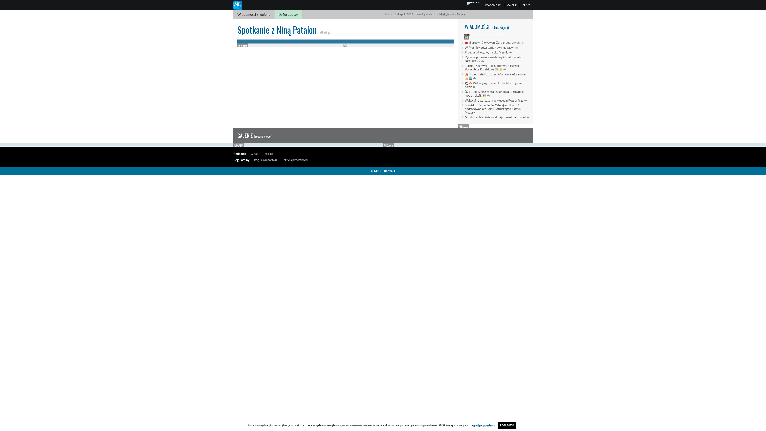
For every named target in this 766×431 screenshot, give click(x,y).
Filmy (526, 5)
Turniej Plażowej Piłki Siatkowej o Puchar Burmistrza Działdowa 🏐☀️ (492, 67)
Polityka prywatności (294, 160)
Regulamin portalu (265, 160)
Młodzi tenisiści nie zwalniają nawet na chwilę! (495, 117)
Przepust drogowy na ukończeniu (486, 52)
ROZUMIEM (507, 425)
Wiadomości (493, 5)
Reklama (268, 153)
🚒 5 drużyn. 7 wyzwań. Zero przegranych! (493, 42)
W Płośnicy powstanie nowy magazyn (489, 47)
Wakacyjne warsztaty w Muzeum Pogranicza (494, 100)
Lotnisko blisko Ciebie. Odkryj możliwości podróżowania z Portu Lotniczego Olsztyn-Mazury (493, 108)
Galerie (512, 5)
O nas (254, 153)
